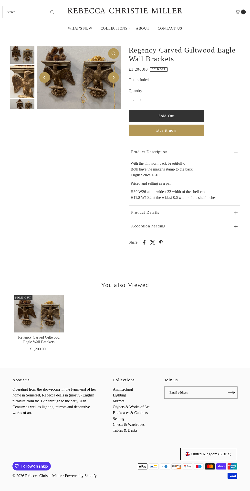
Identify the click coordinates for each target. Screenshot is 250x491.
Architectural (123, 389)
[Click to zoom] (113, 53)
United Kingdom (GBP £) (211, 454)
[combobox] (30, 12)
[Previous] (44, 77)
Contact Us (170, 28)
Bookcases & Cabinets (130, 413)
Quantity (135, 91)
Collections (114, 28)
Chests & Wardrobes (129, 424)
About (142, 28)
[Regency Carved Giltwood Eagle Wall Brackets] (39, 313)
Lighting (119, 395)
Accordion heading (148, 226)
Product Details (145, 212)
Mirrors (118, 401)
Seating (118, 418)
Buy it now (166, 130)
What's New (80, 28)
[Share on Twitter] (152, 242)
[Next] (113, 77)
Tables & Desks (125, 430)
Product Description (149, 152)
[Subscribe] (231, 392)
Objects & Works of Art (131, 407)
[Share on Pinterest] (161, 242)
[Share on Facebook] (144, 242)
